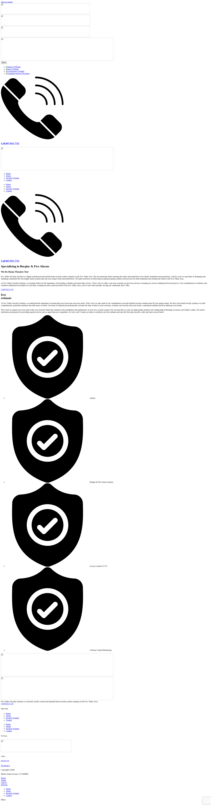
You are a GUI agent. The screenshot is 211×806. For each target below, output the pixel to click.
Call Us (4, 783)
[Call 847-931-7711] (32, 139)
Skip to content (7, 2)
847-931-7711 (5, 761)
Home (8, 174)
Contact (9, 180)
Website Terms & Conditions (43, 770)
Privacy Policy (61, 770)
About (8, 176)
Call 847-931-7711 (10, 143)
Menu (4, 63)
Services (4, 785)
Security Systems (12, 178)
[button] (105, 803)
